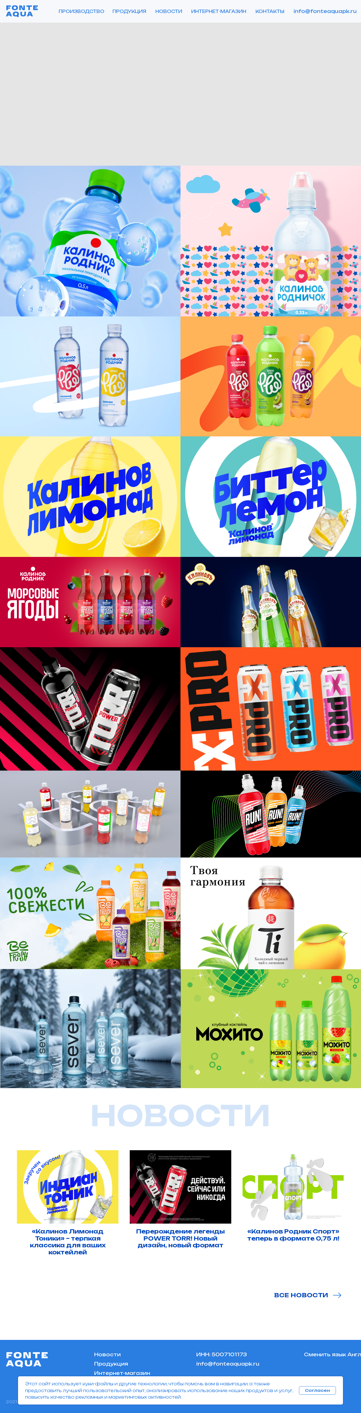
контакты (270, 11)
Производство (81, 11)
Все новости (301, 1295)
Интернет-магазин (218, 11)
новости (168, 11)
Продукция (129, 11)
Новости (107, 1354)
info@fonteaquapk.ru (325, 11)
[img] (270, 1029)
